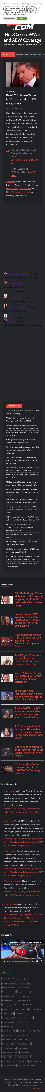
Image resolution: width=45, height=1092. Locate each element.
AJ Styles (25, 983)
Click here (10, 181)
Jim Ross (7, 1013)
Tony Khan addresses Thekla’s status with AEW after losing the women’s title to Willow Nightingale (22, 450)
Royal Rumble (9, 1040)
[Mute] (37, 961)
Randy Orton (9, 1031)
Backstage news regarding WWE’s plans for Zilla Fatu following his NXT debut (21, 441)
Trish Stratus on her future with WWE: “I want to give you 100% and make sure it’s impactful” (22, 518)
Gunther (7, 1009)
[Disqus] (22, 298)
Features (11, 91)
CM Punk (8, 1000)
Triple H (7, 1057)
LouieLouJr (9, 791)
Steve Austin (24, 1044)
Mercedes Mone (10, 1026)
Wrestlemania (9, 1061)
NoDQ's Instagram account (18, 188)
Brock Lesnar (9, 992)
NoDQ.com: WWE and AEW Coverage (22, 37)
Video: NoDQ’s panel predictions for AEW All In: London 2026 (22, 476)
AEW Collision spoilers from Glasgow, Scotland (19, 535)
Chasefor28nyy (11, 904)
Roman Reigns (22, 1035)
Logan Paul (8, 1022)
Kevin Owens (26, 1018)
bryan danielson (26, 992)
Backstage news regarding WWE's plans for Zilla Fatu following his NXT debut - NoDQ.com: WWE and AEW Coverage (23, 918)
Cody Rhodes (23, 1000)
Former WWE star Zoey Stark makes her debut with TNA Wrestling (22, 412)
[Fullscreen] (40, 961)
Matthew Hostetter (13, 881)
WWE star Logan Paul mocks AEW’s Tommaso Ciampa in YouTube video (22, 543)
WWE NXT (35, 1061)
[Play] (4, 961)
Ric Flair (7, 1035)
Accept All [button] (22, 19)
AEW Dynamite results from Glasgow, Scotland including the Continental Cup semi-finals (22, 557)
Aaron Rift (9, 108)
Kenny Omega (9, 1018)
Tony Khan (26, 1053)
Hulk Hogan (21, 1009)
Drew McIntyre (9, 1005)
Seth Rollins (25, 1040)
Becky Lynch (8, 987)
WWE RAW (8, 1066)
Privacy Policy (38, 1088)
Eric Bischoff (26, 1005)
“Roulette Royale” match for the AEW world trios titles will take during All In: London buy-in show (22, 492)
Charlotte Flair (9, 996)
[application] (22, 952)
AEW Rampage (9, 983)
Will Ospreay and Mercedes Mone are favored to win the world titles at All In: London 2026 (22, 483)
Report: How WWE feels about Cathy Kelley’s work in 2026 (22, 434)
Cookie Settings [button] (9, 19)
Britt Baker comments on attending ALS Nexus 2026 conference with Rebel (22, 550)
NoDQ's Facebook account (18, 192)
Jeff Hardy (36, 1009)
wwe (23, 1061)
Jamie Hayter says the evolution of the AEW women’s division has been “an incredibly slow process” (22, 510)
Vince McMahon (23, 1057)
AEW (6, 979)
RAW (22, 1031)
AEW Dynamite (20, 979)
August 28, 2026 (25, 845)
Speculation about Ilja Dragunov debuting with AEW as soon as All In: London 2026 (22, 468)
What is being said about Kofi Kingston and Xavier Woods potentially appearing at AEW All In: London (21, 460)
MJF (24, 1026)
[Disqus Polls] (22, 237)
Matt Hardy (23, 1022)
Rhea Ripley (35, 1031)
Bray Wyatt (24, 987)
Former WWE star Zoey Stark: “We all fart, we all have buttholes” (22, 565)
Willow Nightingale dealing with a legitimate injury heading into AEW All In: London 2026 (22, 426)
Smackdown (8, 1044)
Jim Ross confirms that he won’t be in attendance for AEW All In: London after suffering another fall (20, 527)
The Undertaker (10, 1053)
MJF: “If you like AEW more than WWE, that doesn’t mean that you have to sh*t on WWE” (21, 500)
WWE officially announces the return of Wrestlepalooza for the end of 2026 (20, 419)
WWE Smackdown (25, 1066)
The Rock (23, 1048)
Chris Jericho (26, 996)
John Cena (21, 1013)
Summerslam (9, 1048)
